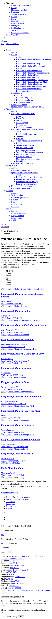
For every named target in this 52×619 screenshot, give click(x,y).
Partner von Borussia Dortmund (29, 179)
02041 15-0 (12, 563)
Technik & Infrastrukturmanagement (30, 152)
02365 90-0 (10, 579)
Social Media (16, 218)
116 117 (4, 543)
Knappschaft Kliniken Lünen (27, 77)
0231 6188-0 (20, 577)
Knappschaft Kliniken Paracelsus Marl (31, 82)
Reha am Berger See (24, 98)
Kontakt (14, 202)
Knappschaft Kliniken (10, 44)
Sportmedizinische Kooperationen (24, 172)
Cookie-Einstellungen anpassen (18, 497)
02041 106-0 (20, 565)
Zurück (14, 52)
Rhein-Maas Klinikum (25, 91)
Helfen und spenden (24, 127)
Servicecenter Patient (24, 148)
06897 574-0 (14, 586)
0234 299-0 (13, 561)
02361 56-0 (18, 583)
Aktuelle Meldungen (19, 213)
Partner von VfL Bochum (26, 184)
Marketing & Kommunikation (28, 159)
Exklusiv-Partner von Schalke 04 (29, 177)
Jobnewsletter (16, 204)
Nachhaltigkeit (22, 123)
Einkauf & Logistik (24, 157)
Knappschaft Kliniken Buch (22, 188)
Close (21, 617)
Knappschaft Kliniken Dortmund (29, 70)
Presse (8, 209)
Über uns (19, 138)
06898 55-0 (14, 581)
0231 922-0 (14, 568)
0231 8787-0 (12, 574)
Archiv (14, 220)
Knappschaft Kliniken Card (22, 170)
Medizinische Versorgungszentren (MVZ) (27, 107)
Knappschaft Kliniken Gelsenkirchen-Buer (33, 73)
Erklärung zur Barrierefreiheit (18, 499)
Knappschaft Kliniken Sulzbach (29, 89)
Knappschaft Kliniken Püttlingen (29, 84)
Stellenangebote (17, 195)
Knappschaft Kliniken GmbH (23, 114)
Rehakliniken (16, 93)
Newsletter (10, 502)
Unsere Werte (21, 118)
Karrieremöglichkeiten (20, 197)
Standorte (20, 136)
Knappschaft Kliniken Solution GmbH (26, 141)
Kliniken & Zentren (19, 104)
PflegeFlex (20, 161)
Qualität (19, 120)
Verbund (9, 109)
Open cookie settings (9, 616)
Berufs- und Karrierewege (26, 134)
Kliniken (9, 50)
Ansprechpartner (17, 216)
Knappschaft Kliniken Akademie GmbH (27, 129)
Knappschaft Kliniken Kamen (28, 75)
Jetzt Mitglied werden (9, 493)
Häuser (14, 55)
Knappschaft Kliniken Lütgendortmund (32, 80)
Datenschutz (11, 506)
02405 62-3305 (15, 588)
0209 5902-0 (23, 570)
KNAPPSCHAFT (13, 35)
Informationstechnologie (25, 154)
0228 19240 (6, 552)
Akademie (15, 206)
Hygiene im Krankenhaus (21, 186)
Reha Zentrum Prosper (25, 100)
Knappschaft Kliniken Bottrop (28, 64)
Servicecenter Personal (25, 145)
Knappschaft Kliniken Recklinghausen (31, 86)
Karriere (9, 191)
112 (2, 535)
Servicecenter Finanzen (25, 150)
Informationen (11, 166)
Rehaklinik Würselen (24, 102)
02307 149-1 (12, 572)
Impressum (10, 504)
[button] (4, 590)
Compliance (21, 125)
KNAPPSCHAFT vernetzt (22, 163)
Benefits (14, 200)
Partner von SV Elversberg (27, 182)
